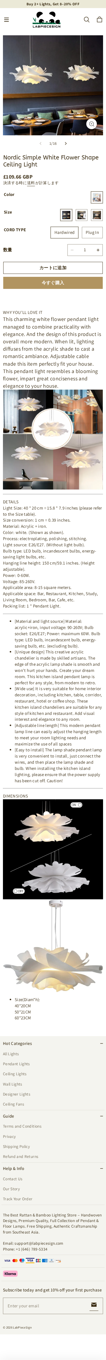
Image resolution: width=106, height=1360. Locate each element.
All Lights (11, 1053)
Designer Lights (16, 1094)
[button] (6, 20)
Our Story (11, 1188)
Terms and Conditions (22, 1126)
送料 (31, 182)
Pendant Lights (16, 1063)
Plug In (92, 232)
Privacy (9, 1136)
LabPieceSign (22, 1327)
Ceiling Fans (13, 1104)
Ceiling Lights (15, 1073)
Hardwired (64, 232)
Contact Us (12, 1178)
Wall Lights (12, 1084)
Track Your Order (18, 1198)
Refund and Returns (20, 1156)
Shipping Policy (16, 1146)
